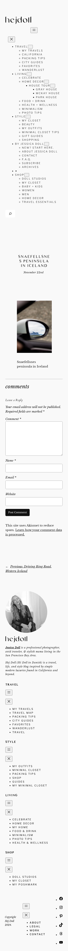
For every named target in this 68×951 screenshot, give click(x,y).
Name (10, 460)
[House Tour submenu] (52, 86)
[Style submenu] (28, 116)
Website (10, 494)
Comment (13, 419)
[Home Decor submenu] (46, 82)
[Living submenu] (29, 74)
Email (10, 477)
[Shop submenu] (26, 175)
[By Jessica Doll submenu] (46, 144)
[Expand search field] (10, 213)
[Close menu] (11, 39)
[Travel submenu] (30, 47)
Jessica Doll (12, 647)
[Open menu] (34, 30)
